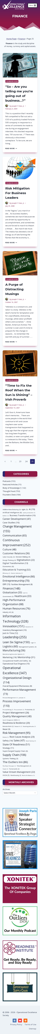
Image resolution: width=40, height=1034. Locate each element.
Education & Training (17, 569)
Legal (33, 642)
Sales (19, 740)
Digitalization (26, 559)
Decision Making (23, 557)
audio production (29, 512)
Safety (8, 740)
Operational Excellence (15, 670)
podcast (22, 698)
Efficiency (6, 573)
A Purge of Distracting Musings (14, 289)
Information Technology (15, 618)
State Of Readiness (16, 744)
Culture (9, 549)
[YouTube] (20, 1020)
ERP (6, 584)
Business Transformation (23, 515)
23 (20, 461)
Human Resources (16, 608)
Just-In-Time (10, 633)
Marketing (10, 657)
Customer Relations (16, 553)
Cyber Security (9, 557)
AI (32, 509)
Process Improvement (17, 703)
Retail (6, 729)
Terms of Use (30, 1024)
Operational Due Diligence (16, 663)
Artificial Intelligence (12, 512)
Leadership (15, 637)
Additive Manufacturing (12, 509)
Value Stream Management (19, 771)
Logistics (10, 646)
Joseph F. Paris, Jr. (18, 106)
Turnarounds (14, 769)
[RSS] (25, 1020)
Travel (5, 769)
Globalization (12, 592)
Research (18, 726)
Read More (11, 148)
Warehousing (15, 775)
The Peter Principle (9, 766)
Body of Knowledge (11, 488)
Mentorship (26, 657)
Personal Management (10, 698)
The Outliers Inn (15, 762)
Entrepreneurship (16, 580)
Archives (6, 789)
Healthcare (22, 596)
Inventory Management (15, 630)
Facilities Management (22, 584)
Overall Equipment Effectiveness (17, 686)
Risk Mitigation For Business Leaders (17, 193)
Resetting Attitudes (29, 726)
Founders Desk (12, 81)
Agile (25, 509)
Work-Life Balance (28, 775)
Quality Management (17, 716)
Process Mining (8, 709)
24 (26, 461)
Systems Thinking (10, 758)
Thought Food (9, 491)
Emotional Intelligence (19, 576)
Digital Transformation (15, 563)
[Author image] (7, 106)
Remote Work (8, 726)
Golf (25, 593)
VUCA (6, 775)
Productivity (30, 710)
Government (8, 596)
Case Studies (11, 522)
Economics (8, 566)
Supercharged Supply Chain (15, 751)
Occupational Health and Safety (17, 661)
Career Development (17, 518)
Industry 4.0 (8, 612)
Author (6, 515)
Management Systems (27, 647)
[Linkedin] (14, 1020)
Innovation (13, 626)
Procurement (19, 709)
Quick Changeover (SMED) (11, 720)
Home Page (11, 38)
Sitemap (32, 1028)
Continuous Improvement (16, 542)
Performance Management (19, 692)
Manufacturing (14, 650)
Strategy (8, 748)
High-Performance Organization (14, 602)
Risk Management (16, 733)
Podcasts (7, 481)
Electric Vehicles (17, 573)
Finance (21, 38)
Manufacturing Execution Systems (13, 654)
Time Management (24, 766)
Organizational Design (17, 680)
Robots (6, 737)
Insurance (29, 627)
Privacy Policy (16, 1024)
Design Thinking (9, 560)
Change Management (17, 528)
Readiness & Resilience (16, 722)
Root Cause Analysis (22, 736)
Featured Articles (10, 484)
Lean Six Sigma (16, 642)
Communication (15, 535)
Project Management (16, 712)
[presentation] (20, 65)
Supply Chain (14, 755)
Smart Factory (31, 741)
